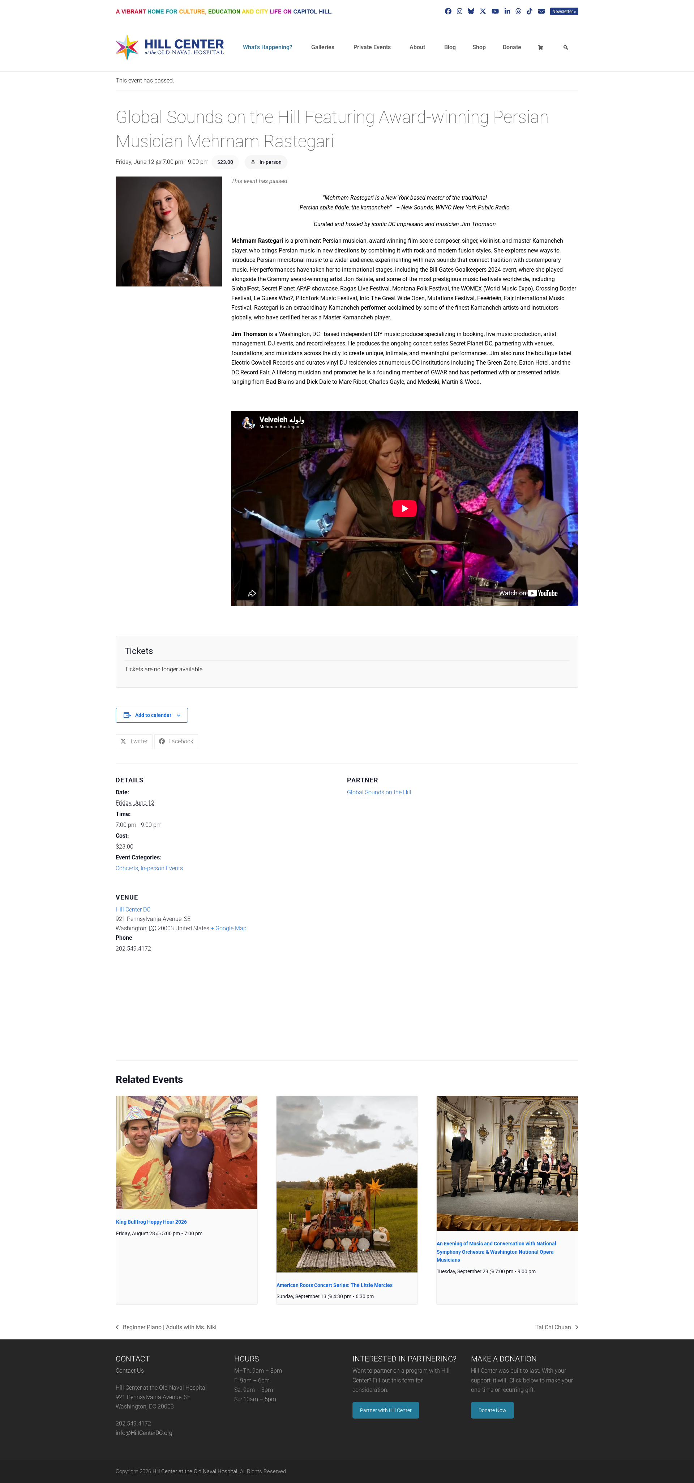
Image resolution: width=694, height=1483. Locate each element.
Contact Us (130, 1370)
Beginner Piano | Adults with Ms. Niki (169, 1327)
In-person (270, 162)
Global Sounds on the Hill (379, 792)
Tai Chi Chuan (554, 1327)
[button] (134, 741)
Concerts (127, 868)
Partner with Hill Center (386, 1410)
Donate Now (492, 1410)
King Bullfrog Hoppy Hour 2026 (151, 1222)
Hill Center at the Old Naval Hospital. (196, 1471)
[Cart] (541, 47)
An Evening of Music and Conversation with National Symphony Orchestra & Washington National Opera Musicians (496, 1252)
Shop (479, 47)
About (417, 47)
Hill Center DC (133, 909)
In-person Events (162, 868)
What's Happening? (267, 47)
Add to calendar (153, 715)
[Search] (566, 47)
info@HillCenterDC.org (144, 1432)
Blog (450, 47)
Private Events (372, 47)
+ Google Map (229, 928)
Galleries (322, 47)
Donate (512, 47)
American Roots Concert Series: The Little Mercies (335, 1285)
